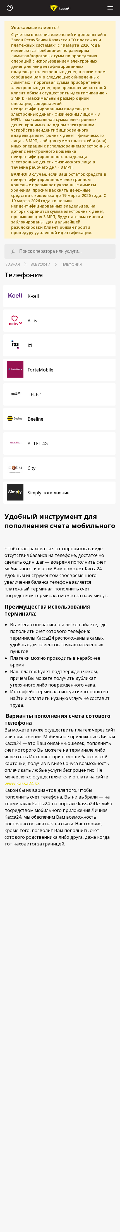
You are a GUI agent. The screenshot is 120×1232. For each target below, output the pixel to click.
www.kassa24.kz (21, 783)
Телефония (71, 264)
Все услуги (40, 264)
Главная (12, 264)
